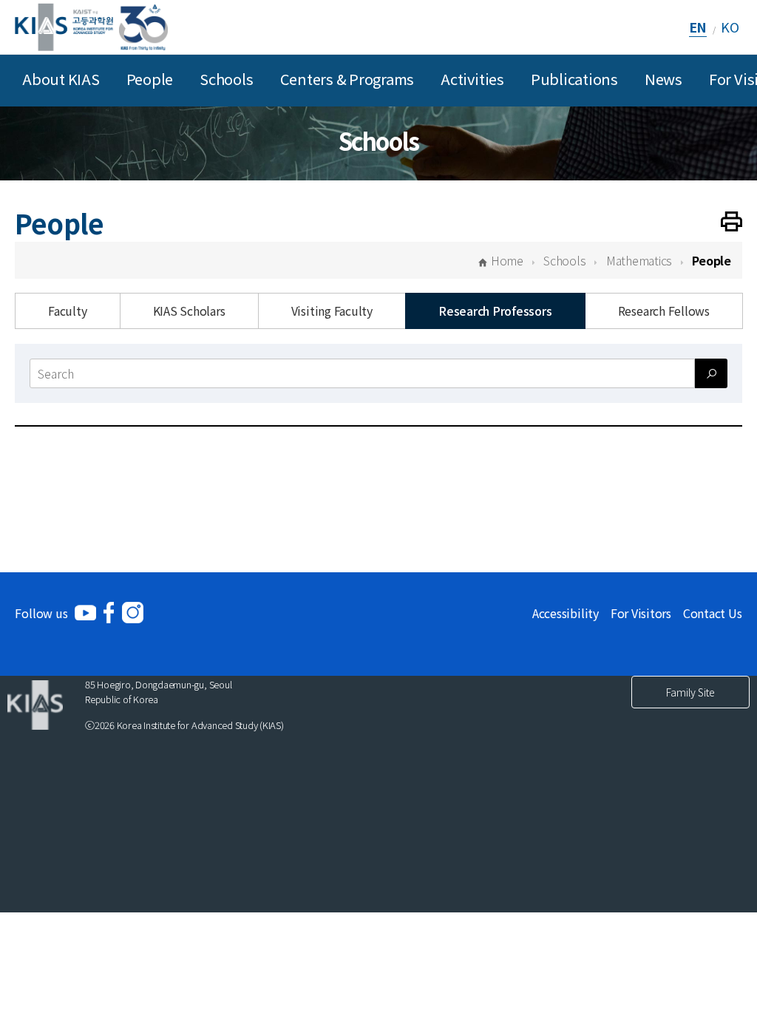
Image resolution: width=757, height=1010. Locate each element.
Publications (574, 78)
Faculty (67, 310)
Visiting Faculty (332, 310)
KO (730, 26)
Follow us (41, 613)
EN (698, 26)
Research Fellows (664, 310)
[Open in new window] (85, 612)
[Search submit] (711, 373)
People (150, 78)
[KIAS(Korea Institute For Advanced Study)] (91, 27)
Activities (472, 78)
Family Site (690, 692)
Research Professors (494, 310)
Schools (226, 78)
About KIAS (61, 78)
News (663, 78)
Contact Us (712, 613)
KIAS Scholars (189, 310)
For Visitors (641, 613)
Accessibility (565, 613)
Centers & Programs (347, 78)
